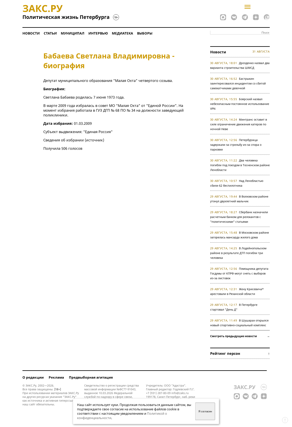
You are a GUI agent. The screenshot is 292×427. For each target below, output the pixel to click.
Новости (31, 33)
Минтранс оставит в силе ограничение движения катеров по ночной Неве (238, 124)
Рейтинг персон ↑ (240, 353)
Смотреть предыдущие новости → (240, 336)
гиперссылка (68, 400)
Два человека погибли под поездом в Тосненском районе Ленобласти (240, 165)
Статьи (50, 33)
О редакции (33, 377)
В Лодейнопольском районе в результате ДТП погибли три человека (238, 253)
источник (94, 140)
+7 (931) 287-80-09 (158, 393)
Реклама (56, 377)
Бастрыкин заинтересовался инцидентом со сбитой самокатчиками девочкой (238, 83)
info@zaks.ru (180, 393)
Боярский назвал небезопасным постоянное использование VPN (239, 103)
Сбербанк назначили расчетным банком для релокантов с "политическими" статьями (239, 217)
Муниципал (72, 33)
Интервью (98, 33)
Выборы (144, 33)
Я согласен (205, 411)
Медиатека (122, 33)
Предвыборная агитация (91, 377)
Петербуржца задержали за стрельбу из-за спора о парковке (235, 144)
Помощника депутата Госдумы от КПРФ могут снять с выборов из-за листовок (239, 273)
